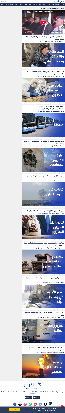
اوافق (14, 409)
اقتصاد (30, 4)
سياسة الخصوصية (41, 410)
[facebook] (15, 404)
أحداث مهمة (10, 4)
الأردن (52, 4)
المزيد (38, 41)
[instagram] (25, 404)
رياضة (26, 4)
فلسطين (44, 4)
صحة (49, 4)
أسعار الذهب (57, 4)
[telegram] (40, 404)
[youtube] (35, 404)
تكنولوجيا (16, 4)
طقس (40, 4)
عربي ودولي (35, 4)
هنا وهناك (21, 4)
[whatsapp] (30, 404)
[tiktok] (45, 404)
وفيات (2, 4)
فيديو (6, 4)
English (4, 1)
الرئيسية (63, 4)
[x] (20, 404)
